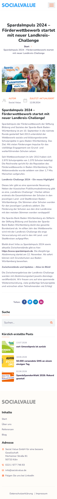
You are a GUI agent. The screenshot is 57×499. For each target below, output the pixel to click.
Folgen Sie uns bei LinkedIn (19, 475)
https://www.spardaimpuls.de (17, 251)
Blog (4, 434)
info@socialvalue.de (15, 470)
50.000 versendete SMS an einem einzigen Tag (34, 362)
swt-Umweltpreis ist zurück (31, 346)
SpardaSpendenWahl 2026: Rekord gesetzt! (35, 377)
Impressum (41, 493)
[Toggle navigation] (51, 5)
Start (26, 46)
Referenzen (8, 429)
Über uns (6, 424)
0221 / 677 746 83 (15, 464)
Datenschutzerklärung (21, 493)
